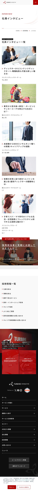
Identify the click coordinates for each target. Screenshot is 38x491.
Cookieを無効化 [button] (24, 487)
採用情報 (25, 30)
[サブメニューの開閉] (32, 408)
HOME (18, 30)
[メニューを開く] (35, 2)
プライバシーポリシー (24, 480)
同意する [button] (12, 487)
